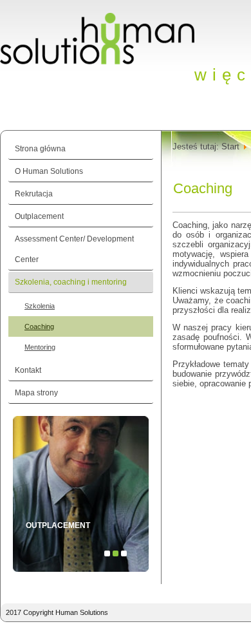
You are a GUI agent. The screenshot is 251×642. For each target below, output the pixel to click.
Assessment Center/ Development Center (74, 249)
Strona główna (40, 148)
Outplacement (39, 216)
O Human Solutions (49, 171)
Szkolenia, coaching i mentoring (71, 282)
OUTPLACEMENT (58, 525)
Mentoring (39, 347)
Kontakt (28, 370)
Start (230, 146)
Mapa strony (36, 392)
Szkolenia (39, 306)
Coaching (39, 326)
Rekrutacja (34, 193)
